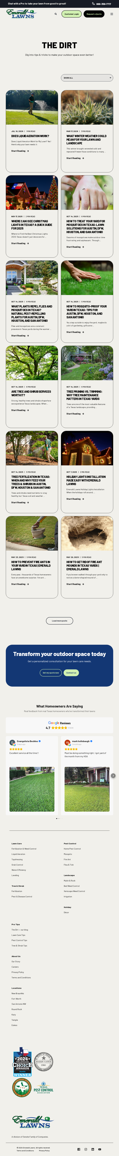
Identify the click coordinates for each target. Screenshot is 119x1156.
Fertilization (17, 891)
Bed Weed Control (72, 886)
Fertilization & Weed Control (24, 848)
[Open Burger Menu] (112, 14)
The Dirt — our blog (20, 929)
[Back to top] (113, 1150)
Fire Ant (67, 859)
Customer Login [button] (72, 14)
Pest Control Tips (19, 940)
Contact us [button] (71, 673)
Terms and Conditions (21, 977)
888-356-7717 (103, 4)
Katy (14, 1014)
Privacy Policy (18, 972)
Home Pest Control (72, 848)
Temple (15, 1020)
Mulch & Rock (69, 880)
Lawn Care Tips (18, 935)
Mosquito (68, 854)
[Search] (56, 13)
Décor (66, 912)
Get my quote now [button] (51, 673)
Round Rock (17, 1009)
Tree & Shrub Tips (19, 945)
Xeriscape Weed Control (74, 891)
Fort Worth (16, 998)
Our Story (16, 961)
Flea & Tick (69, 864)
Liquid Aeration (18, 854)
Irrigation (68, 896)
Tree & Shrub (18, 886)
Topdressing (17, 859)
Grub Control (17, 864)
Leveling (15, 875)
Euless (14, 1025)
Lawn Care (17, 843)
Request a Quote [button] (94, 14)
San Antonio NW (19, 1004)
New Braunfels (18, 993)
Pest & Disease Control (22, 896)
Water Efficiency (19, 870)
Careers (15, 967)
